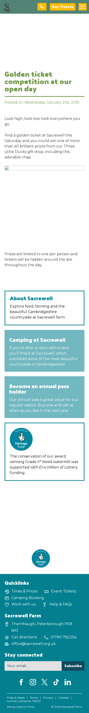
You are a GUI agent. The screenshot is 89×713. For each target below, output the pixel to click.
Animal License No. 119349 (24, 701)
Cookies (63, 697)
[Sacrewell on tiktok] (56, 683)
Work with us (23, 604)
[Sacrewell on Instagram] (33, 683)
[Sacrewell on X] (44, 683)
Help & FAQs (60, 604)
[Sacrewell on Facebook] (21, 683)
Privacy (48, 697)
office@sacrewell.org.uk (33, 644)
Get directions (24, 637)
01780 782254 (63, 637)
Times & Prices (24, 591)
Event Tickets (63, 591)
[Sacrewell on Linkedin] (68, 683)
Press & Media (16, 697)
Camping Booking (27, 598)
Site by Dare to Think (20, 706)
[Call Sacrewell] (42, 7)
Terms (34, 697)
